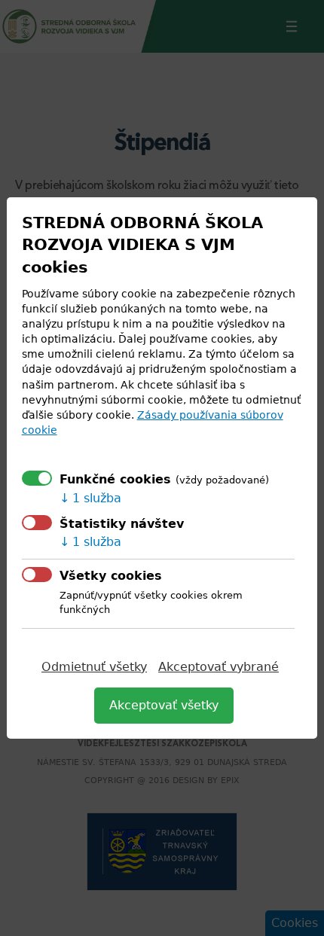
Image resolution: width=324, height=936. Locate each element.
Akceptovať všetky (164, 705)
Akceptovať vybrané (218, 667)
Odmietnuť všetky (94, 667)
